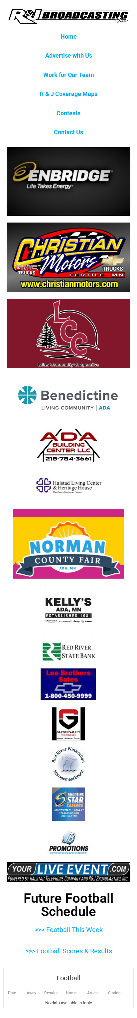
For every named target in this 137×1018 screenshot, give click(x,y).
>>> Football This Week (69, 930)
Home (71, 993)
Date (12, 993)
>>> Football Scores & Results (68, 951)
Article (92, 993)
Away (31, 993)
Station (114, 993)
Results (51, 993)
